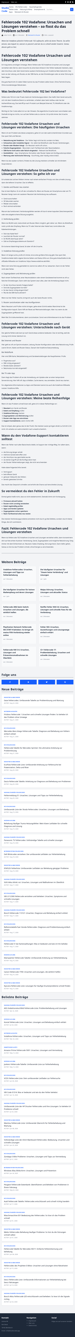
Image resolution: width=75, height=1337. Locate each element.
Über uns (14, 2)
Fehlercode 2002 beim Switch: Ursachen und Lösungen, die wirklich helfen (16, 610)
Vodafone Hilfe (13, 388)
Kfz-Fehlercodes (21, 7)
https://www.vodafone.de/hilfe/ (38, 261)
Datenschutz (33, 1325)
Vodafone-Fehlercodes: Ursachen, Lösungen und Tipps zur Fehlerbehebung (18, 572)
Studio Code (5, 9)
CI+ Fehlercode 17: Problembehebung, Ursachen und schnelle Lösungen (55, 652)
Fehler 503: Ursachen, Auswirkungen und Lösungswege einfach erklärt (54, 630)
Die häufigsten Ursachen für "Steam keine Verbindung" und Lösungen (54, 572)
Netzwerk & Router (22, 12)
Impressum (5, 2)
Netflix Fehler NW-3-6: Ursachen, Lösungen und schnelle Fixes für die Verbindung (56, 610)
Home (11, 7)
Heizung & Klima (26, 9)
